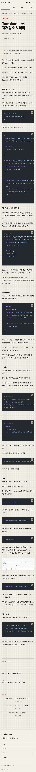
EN (27, 2)
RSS (3, 744)
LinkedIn (17, 758)
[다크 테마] (33, 2)
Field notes (6, 13)
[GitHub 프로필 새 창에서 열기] (30, 2)
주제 (14, 7)
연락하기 (4, 748)
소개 (31, 7)
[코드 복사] (32, 112)
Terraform (5, 18)
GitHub (17, 753)
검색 (22, 7)
